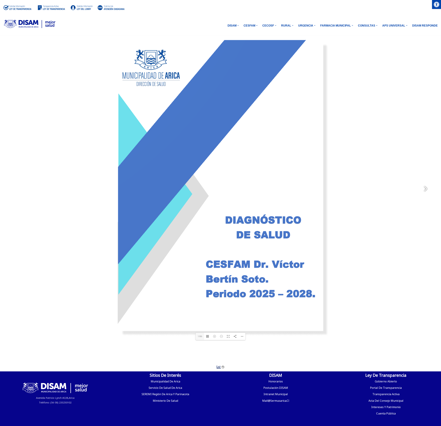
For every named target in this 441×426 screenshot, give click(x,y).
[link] (436, 4)
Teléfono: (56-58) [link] (48, 402)
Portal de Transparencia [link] (386, 388)
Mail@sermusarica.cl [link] (275, 401)
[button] (238, 25)
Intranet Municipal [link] (276, 394)
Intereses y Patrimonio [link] (386, 407)
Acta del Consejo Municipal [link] (385, 401)
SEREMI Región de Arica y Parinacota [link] (165, 394)
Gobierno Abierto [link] (386, 381)
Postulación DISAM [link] (275, 388)
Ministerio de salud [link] (165, 401)
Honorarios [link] (275, 381)
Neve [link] (6, 421)
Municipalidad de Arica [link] (165, 381)
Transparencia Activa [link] (385, 394)
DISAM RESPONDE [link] (425, 25)
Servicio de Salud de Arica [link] (165, 388)
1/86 (200, 336)
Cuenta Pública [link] (386, 413)
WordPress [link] (44, 421)
